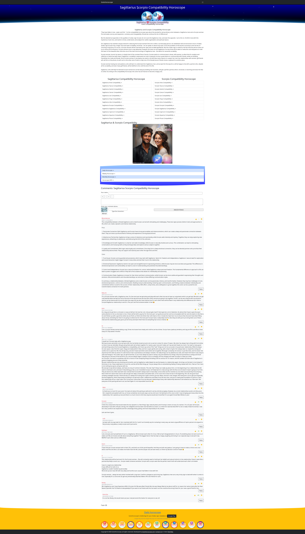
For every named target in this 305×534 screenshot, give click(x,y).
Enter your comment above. (109, 206)
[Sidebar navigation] (202, 2)
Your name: (104, 192)
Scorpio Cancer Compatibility (163, 92)
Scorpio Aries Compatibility (163, 82)
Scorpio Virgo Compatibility (163, 99)
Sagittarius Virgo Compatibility (111, 99)
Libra (157, 524)
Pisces (200, 524)
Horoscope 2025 (107, 180)
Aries (104, 524)
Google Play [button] (171, 516)
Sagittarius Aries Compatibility (111, 82)
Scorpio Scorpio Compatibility (164, 105)
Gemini (122, 524)
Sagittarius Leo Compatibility (111, 95)
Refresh (104, 213)
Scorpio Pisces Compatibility (163, 118)
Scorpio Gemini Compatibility (163, 89)
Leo (139, 524)
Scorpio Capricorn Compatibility (164, 112)
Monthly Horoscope (108, 177)
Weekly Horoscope (108, 173)
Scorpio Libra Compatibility (163, 102)
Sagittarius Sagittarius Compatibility (113, 108)
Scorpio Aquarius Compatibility (164, 115)
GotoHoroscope (107, 2)
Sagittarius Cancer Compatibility (112, 92)
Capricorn (183, 524)
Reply (201, 289)
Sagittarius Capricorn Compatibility (112, 112)
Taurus (113, 524)
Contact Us (158, 532)
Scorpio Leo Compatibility (162, 95)
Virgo (148, 524)
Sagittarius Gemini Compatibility (112, 89)
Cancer (130, 524)
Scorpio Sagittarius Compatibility (165, 108)
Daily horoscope (152, 512)
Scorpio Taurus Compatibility (163, 86)
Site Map (170, 532)
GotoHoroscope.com (148, 532)
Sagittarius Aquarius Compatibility (112, 115)
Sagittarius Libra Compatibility (111, 102)
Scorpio (165, 524)
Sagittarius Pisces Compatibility (111, 118)
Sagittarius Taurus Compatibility (112, 86)
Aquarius (191, 524)
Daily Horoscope (107, 170)
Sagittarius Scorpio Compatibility (112, 105)
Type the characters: (118, 211)
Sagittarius (174, 524)
